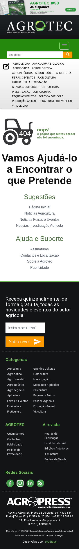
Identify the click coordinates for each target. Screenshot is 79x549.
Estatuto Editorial (55, 443)
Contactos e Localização (39, 255)
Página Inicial (39, 207)
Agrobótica (21, 68)
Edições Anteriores (57, 448)
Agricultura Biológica (48, 63)
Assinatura (51, 454)
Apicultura (63, 73)
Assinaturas (39, 249)
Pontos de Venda (55, 459)
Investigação (21, 91)
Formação (40, 82)
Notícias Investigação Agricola (39, 225)
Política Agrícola (51, 96)
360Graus (51, 541)
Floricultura (47, 77)
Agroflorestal (42, 68)
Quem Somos (15, 433)
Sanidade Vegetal (60, 101)
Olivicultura (41, 91)
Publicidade (39, 267)
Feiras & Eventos (23, 77)
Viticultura (20, 105)
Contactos (13, 439)
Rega (42, 101)
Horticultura (49, 86)
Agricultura (21, 63)
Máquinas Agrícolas (46, 384)
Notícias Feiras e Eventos (39, 219)
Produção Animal (24, 101)
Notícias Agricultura (39, 213)
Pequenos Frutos (24, 96)
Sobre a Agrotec (39, 261)
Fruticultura (21, 82)
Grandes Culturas (24, 86)
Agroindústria (22, 73)
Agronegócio (44, 73)
